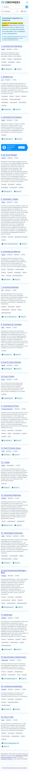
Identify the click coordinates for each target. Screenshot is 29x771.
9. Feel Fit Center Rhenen (11, 362)
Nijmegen (4, 498)
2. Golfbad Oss (7, 77)
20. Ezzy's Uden (7, 717)
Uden (3, 720)
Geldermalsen (5, 660)
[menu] (27, 2)
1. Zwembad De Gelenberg (11, 46)
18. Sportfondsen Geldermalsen (13, 657)
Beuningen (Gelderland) (7, 409)
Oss (2, 79)
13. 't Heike (5, 462)
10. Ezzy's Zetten (7, 376)
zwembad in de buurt (6, 759)
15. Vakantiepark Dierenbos (12, 533)
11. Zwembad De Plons (10, 406)
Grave (3, 451)
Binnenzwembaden (12, 38)
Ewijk (3, 327)
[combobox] (13, 7)
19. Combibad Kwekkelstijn (11, 686)
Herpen (3, 120)
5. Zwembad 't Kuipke (9, 199)
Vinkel (3, 536)
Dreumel (3, 158)
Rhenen (3, 365)
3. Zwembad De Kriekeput (11, 117)
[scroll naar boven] (26, 767)
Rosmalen (4, 689)
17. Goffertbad (6, 615)
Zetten (3, 379)
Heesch (3, 202)
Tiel (2, 290)
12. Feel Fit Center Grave (11, 448)
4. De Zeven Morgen (9, 155)
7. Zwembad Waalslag (9, 287)
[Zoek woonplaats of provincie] (26, 7)
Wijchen (3, 254)
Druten (3, 49)
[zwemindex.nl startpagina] (10, 2)
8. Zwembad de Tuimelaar (11, 324)
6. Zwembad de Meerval (10, 251)
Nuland (3, 465)
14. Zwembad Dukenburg (11, 495)
